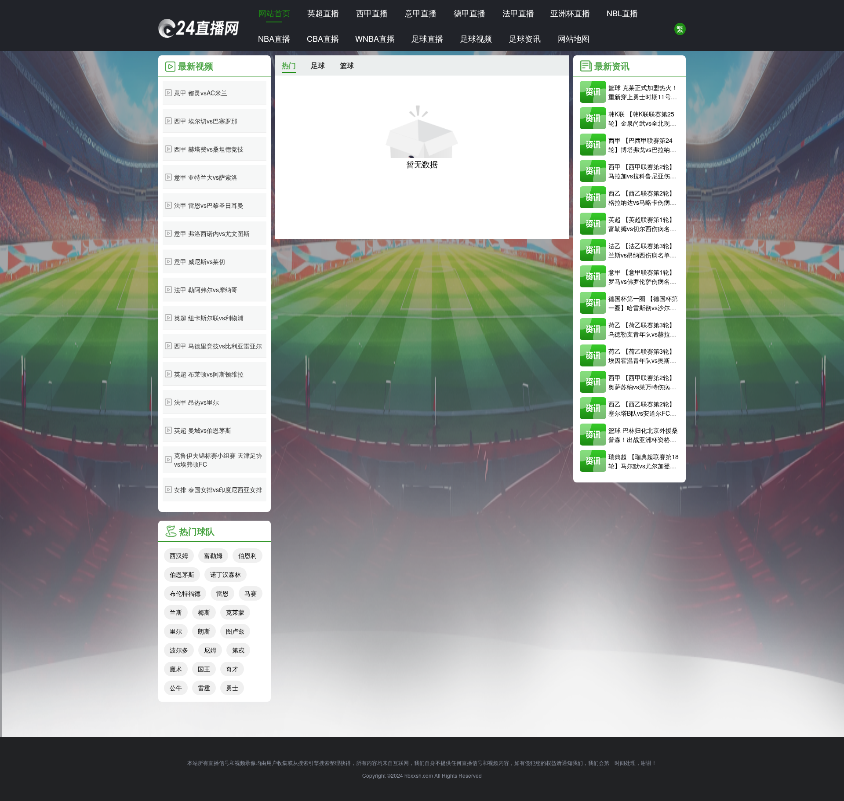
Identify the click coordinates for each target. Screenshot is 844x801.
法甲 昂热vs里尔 (196, 402)
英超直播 (323, 12)
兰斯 (176, 612)
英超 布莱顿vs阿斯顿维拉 (209, 374)
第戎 (238, 649)
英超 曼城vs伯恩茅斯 (202, 430)
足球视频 (476, 38)
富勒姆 (213, 555)
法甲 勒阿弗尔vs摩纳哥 (205, 289)
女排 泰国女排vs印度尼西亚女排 (218, 489)
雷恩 (222, 593)
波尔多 (179, 649)
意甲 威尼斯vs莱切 (199, 261)
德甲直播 (469, 12)
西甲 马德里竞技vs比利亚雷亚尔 (218, 345)
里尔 (176, 631)
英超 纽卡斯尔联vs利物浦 (209, 317)
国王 (204, 668)
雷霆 (204, 687)
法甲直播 (518, 12)
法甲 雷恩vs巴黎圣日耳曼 (209, 205)
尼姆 (210, 649)
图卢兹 (235, 631)
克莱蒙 (235, 612)
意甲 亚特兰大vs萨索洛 (205, 177)
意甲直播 (421, 12)
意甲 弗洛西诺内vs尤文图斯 (212, 233)
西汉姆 (179, 555)
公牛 (176, 687)
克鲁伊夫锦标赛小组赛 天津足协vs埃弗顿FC (218, 459)
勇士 (232, 687)
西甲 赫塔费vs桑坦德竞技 (209, 149)
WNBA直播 (375, 38)
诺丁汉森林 (225, 574)
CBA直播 (323, 38)
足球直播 (427, 38)
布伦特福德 (185, 593)
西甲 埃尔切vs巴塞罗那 (205, 120)
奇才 (232, 668)
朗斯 (204, 631)
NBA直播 (274, 38)
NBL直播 (622, 12)
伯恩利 (247, 555)
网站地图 (573, 38)
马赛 (250, 593)
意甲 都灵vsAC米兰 (200, 92)
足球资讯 (525, 38)
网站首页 (274, 12)
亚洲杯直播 (570, 12)
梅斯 (204, 612)
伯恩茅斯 (182, 574)
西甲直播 (372, 12)
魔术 (176, 668)
